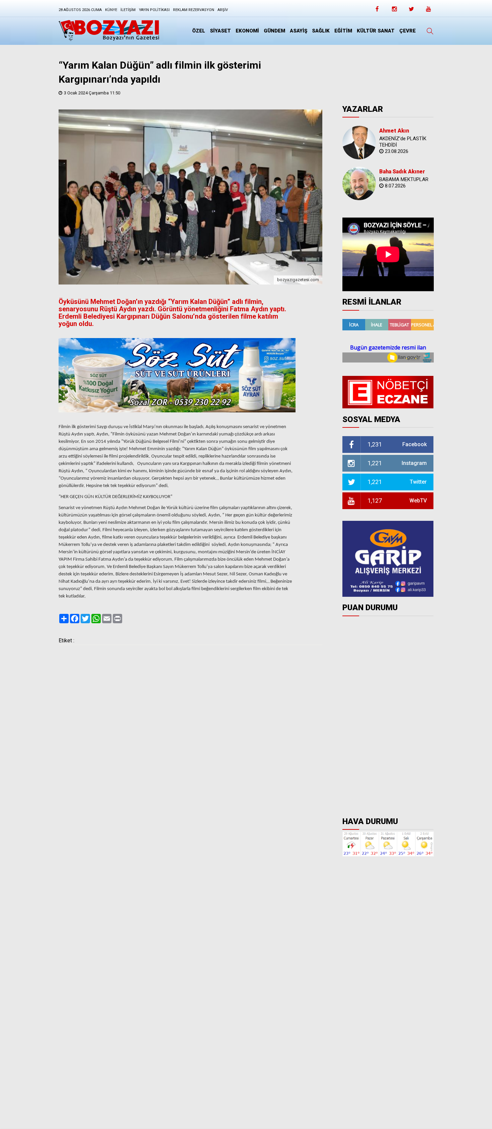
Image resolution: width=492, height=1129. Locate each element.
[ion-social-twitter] (411, 11)
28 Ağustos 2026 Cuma (80, 10)
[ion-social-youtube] (428, 11)
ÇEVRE (407, 31)
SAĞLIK (321, 31)
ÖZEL (198, 31)
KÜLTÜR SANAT (376, 31)
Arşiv (223, 10)
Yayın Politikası (154, 10)
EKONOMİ (247, 31)
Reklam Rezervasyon (193, 10)
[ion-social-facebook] (377, 11)
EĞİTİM (343, 31)
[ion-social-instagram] (394, 11)
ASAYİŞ (298, 31)
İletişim (128, 10)
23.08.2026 (396, 151)
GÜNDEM (274, 31)
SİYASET (220, 31)
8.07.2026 (395, 186)
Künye (111, 10)
